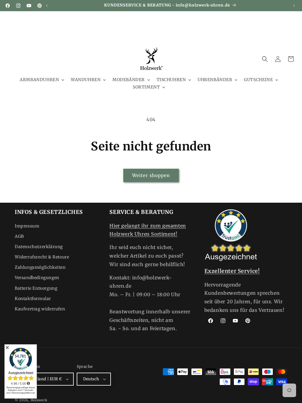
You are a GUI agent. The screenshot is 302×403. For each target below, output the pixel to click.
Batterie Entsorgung (36, 288)
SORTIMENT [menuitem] (146, 87)
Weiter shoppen (151, 175)
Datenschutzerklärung (39, 246)
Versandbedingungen (37, 277)
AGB (19, 236)
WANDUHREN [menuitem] (86, 79)
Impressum (27, 226)
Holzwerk (39, 400)
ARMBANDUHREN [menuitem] (39, 79)
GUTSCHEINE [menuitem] (258, 79)
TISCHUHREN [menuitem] (171, 79)
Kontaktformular (33, 298)
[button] (264, 59)
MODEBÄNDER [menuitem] (128, 79)
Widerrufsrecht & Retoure (42, 257)
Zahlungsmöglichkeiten (40, 267)
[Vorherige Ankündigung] (46, 5)
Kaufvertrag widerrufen (40, 309)
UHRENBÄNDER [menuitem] (215, 79)
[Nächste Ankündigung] (294, 5)
